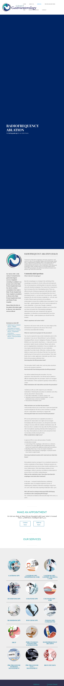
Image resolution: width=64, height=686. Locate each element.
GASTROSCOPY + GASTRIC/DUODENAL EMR (50, 577)
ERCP (14, 642)
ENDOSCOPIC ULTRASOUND (50, 621)
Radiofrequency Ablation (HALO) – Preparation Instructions (14, 331)
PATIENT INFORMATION (34, 9)
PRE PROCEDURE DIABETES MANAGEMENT (14, 666)
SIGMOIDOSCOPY (13, 620)
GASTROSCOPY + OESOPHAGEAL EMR (32, 576)
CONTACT (44, 9)
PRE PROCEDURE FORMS (50, 4)
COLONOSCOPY (32, 599)
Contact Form (25, 524)
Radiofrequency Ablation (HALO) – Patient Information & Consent (14, 326)
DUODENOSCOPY (14, 599)
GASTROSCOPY (14, 576)
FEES (24, 9)
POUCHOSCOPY (32, 620)
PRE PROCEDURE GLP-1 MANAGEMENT (32, 666)
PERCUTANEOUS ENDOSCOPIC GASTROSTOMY (32, 643)
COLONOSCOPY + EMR (50, 599)
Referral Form (38, 524)
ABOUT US (31, 4)
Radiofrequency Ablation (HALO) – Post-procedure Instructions (14, 336)
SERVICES (39, 4)
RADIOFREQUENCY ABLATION (50, 643)
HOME (24, 4)
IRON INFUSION (50, 665)
